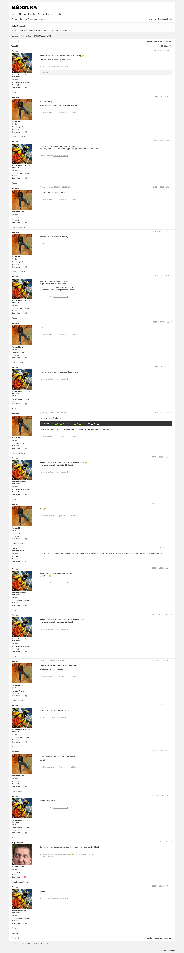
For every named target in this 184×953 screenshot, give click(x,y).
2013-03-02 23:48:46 (161, 413)
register (159, 41)
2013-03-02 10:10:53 (161, 96)
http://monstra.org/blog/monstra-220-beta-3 (56, 622)
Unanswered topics (165, 19)
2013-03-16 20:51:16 (160, 705)
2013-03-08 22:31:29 (160, 457)
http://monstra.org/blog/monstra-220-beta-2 (56, 465)
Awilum (15, 51)
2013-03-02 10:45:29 (161, 141)
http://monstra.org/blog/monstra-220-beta (55, 59)
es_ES (42, 760)
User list (31, 14)
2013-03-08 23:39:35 (160, 503)
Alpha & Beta (26, 36)
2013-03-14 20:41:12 (160, 568)
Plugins (22, 14)
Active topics (152, 19)
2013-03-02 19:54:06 (161, 322)
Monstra (15, 36)
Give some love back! (60, 66)
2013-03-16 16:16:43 (160, 660)
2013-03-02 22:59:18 (161, 367)
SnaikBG (16, 549)
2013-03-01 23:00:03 (161, 50)
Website (15, 92)
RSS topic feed (167, 46)
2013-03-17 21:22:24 (160, 842)
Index (14, 14)
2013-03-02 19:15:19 (161, 276)
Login (58, 14)
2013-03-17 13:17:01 (160, 751)
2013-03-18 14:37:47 (160, 886)
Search (41, 14)
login (152, 41)
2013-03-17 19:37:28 (160, 795)
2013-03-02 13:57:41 (161, 231)
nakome (45, 72)
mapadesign (17, 842)
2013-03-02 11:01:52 (161, 187)
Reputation (16, 87)
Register (49, 14)
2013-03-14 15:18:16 (160, 548)
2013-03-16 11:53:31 (160, 614)
